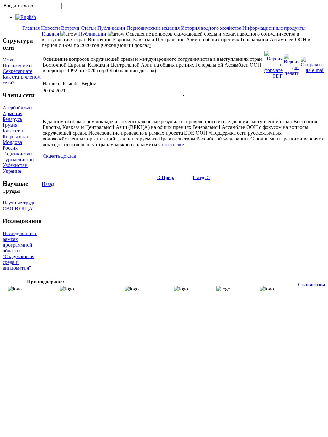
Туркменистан (18, 159)
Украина (12, 171)
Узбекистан (15, 165)
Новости (50, 28)
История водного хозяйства (211, 28)
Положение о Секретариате (17, 68)
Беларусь (12, 119)
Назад (48, 184)
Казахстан (14, 130)
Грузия (10, 125)
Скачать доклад (60, 156)
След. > (201, 177)
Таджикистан (17, 153)
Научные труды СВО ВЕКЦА (20, 205)
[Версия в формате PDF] (273, 63)
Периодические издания (153, 28)
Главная (31, 28)
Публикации (111, 28)
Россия (10, 148)
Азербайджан (17, 107)
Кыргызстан (16, 136)
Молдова (12, 142)
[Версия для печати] (291, 63)
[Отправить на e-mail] (312, 63)
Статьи (88, 28)
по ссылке (173, 144)
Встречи (70, 28)
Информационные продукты (274, 28)
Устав (9, 59)
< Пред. (165, 177)
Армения (12, 113)
